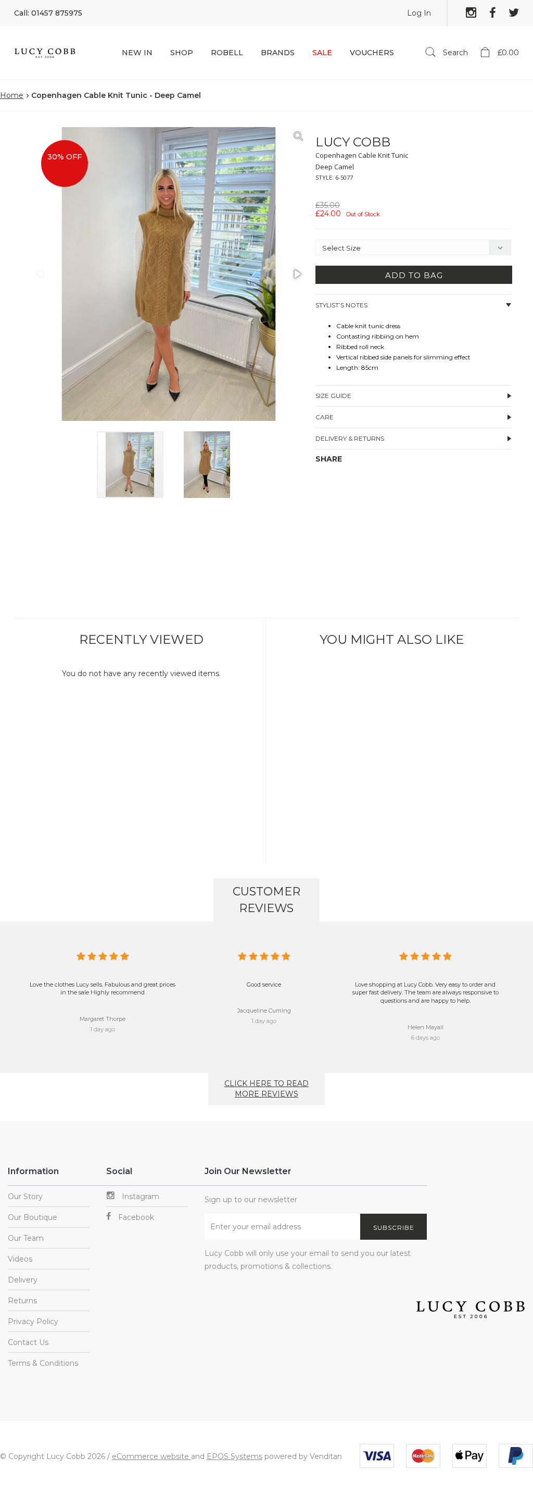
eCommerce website (151, 1456)
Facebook (135, 1217)
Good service (264, 984)
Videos (20, 1259)
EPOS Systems (234, 1456)
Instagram (139, 1196)
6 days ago (425, 1037)
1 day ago (102, 1029)
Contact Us (28, 1342)
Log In (419, 13)
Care (324, 417)
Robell (227, 52)
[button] (296, 136)
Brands (278, 52)
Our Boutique (32, 1217)
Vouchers (372, 52)
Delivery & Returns (349, 438)
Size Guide (333, 396)
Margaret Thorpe (102, 1019)
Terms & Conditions (43, 1363)
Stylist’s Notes (341, 305)
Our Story (25, 1196)
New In (137, 52)
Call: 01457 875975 (48, 13)
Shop (181, 52)
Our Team (26, 1238)
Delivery (22, 1280)
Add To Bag (414, 275)
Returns (22, 1300)
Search (454, 52)
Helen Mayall (425, 1027)
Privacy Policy (33, 1321)
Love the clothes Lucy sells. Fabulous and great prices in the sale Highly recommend (102, 988)
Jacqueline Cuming (264, 1010)
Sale (322, 52)
